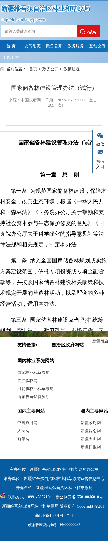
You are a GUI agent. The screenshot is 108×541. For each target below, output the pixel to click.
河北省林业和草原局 (35, 389)
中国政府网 (27, 423)
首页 (33, 69)
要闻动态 (32, 46)
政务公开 (54, 46)
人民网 (23, 431)
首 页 (11, 46)
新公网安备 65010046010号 (79, 497)
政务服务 (76, 46)
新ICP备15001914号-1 (54, 515)
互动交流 (97, 46)
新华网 (23, 439)
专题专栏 (11, 57)
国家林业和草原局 (33, 372)
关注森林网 (27, 381)
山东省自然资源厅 (33, 397)
